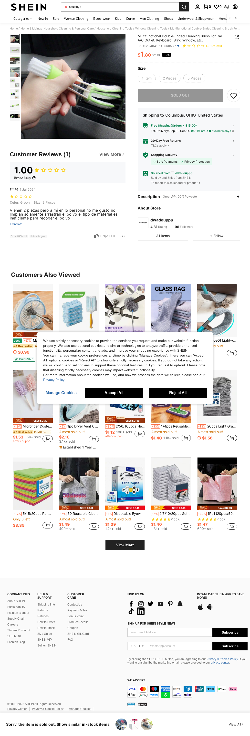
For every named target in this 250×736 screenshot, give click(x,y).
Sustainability (16, 607)
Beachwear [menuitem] (101, 18)
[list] (159, 607)
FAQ (70, 639)
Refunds (43, 616)
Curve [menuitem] (130, 18)
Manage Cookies (80, 709)
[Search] (184, 6)
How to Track (46, 628)
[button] (227, 7)
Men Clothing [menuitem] (149, 18)
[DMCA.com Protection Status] (142, 704)
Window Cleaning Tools (151, 28)
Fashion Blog (16, 642)
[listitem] (33, 323)
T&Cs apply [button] (159, 145)
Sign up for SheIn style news (151, 623)
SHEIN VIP (44, 639)
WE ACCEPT (136, 680)
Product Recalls (77, 622)
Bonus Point (75, 616)
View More (125, 545)
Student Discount (18, 630)
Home (14, 28)
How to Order (46, 622)
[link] (207, 7)
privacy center (220, 662)
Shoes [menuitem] (168, 18)
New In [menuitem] (43, 18)
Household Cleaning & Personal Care (68, 28)
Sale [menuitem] (56, 18)
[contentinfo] (187, 692)
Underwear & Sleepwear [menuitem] (196, 18)
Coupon (72, 628)
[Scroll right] (236, 18)
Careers (12, 624)
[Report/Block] (122, 236)
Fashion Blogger (18, 613)
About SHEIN (16, 601)
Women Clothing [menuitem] (76, 18)
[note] (33, 334)
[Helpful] (96, 236)
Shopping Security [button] (164, 155)
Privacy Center (17, 709)
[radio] (147, 78)
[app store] (200, 609)
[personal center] (197, 7)
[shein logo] (28, 7)
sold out (180, 95)
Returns (42, 610)
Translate (16, 224)
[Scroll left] (230, 18)
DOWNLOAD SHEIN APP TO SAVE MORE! (220, 596)
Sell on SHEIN (46, 645)
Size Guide (44, 634)
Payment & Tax (77, 610)
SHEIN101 (14, 636)
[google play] (209, 609)
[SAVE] (233, 95)
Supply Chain (16, 618)
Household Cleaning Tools (114, 28)
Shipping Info (46, 604)
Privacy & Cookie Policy (222, 659)
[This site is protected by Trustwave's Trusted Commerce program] (131, 704)
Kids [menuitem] (118, 18)
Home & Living (31, 28)
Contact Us (74, 604)
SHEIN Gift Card (78, 634)
